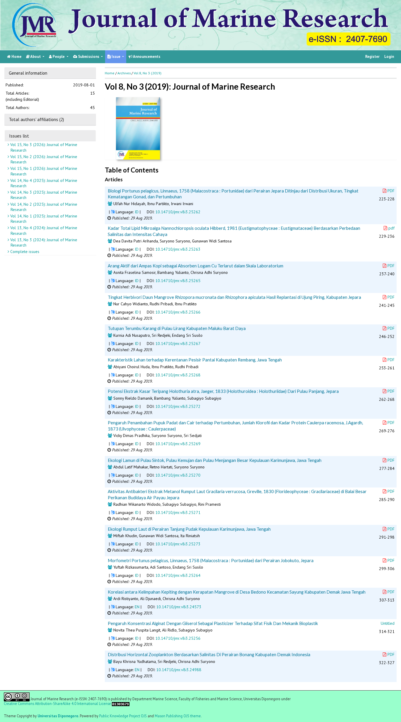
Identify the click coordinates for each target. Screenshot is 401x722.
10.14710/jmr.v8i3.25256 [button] (178, 638)
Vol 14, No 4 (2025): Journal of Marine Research (43, 182)
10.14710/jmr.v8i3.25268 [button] (178, 375)
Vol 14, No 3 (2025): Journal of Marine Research (43, 195)
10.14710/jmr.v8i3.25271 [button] (178, 512)
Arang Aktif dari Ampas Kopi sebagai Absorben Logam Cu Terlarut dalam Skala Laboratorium (195, 265)
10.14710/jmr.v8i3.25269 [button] (178, 443)
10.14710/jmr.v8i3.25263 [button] (178, 249)
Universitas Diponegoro (58, 715)
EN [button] (137, 606)
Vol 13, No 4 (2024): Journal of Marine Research (43, 230)
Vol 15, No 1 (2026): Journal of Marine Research (43, 171)
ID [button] (137, 212)
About (36, 56)
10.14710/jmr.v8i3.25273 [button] (178, 544)
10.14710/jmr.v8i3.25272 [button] (178, 406)
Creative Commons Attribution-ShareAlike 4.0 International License (57, 703)
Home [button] (109, 73)
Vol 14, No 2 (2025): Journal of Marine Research (43, 206)
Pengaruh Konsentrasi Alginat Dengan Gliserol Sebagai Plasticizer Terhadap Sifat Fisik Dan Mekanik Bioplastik (213, 623)
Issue (116, 56)
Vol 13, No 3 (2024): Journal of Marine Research (43, 242)
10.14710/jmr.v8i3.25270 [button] (178, 475)
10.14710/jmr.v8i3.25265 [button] (178, 280)
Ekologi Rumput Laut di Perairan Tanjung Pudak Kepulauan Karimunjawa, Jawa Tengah (189, 529)
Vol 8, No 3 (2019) (147, 73)
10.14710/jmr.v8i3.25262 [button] (178, 212)
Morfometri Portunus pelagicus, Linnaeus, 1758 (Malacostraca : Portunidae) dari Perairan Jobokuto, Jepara (211, 560)
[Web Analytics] (120, 703)
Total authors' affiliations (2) (36, 119)
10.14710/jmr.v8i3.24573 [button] (178, 606)
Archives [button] (124, 73)
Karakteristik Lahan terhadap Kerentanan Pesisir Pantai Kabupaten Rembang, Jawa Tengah (195, 359)
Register (372, 56)
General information (28, 73)
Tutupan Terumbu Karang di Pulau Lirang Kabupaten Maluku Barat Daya (177, 328)
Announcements (146, 56)
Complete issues (24, 251)
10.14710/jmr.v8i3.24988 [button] (178, 669)
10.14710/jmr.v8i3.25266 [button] (178, 312)
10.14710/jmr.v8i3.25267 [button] (178, 343)
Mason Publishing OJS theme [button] (178, 715)
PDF (391, 190)
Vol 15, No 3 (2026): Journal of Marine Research (43, 147)
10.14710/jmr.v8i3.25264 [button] (178, 575)
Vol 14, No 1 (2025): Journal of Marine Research (43, 218)
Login (389, 56)
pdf (391, 228)
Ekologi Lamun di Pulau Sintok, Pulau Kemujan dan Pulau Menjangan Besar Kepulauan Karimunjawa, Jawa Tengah (214, 460)
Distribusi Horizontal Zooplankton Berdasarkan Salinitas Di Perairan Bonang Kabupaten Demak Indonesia (209, 654)
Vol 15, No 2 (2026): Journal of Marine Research (43, 159)
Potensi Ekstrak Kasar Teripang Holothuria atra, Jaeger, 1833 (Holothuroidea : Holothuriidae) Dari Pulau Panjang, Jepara (223, 391)
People (58, 56)
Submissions (88, 56)
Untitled (388, 623)
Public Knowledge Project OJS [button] (123, 715)
